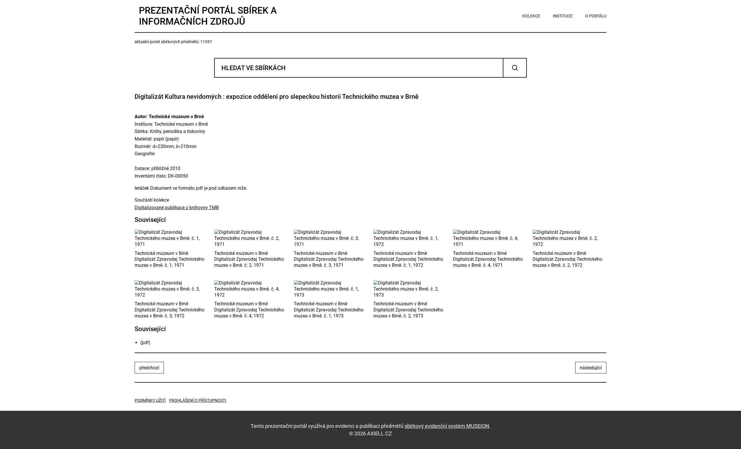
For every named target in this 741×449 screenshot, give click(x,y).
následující (591, 367)
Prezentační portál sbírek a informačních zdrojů (208, 16)
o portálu (595, 16)
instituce (563, 16)
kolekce (531, 16)
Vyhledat (515, 68)
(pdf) (145, 342)
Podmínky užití (150, 400)
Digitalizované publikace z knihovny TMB (177, 207)
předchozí (149, 367)
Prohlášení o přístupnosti (197, 400)
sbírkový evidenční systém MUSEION (447, 426)
